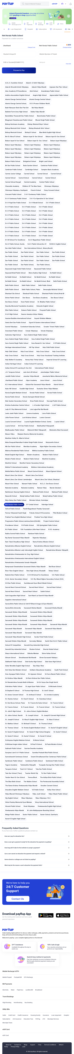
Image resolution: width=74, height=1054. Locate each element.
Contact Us (18, 898)
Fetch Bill (68, 63)
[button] (37, 836)
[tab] (14, 23)
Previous (5, 16)
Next (68, 16)
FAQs (39, 1045)
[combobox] (36, 4)
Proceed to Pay (18, 70)
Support (32, 1045)
